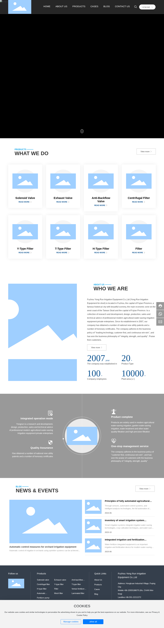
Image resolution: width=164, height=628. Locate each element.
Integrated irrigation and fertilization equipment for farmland (124, 541)
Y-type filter (59, 584)
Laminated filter (78, 593)
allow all (93, 622)
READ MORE (24, 202)
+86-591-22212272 (133, 597)
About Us (98, 580)
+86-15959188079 (131, 590)
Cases (97, 589)
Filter (56, 589)
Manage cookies (70, 622)
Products (98, 584)
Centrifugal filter (43, 584)
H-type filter (42, 589)
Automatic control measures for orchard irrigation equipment (42, 547)
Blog (96, 594)
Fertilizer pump (43, 598)
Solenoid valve (43, 580)
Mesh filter (58, 593)
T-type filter (76, 584)
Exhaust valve (60, 580)
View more (145, 151)
